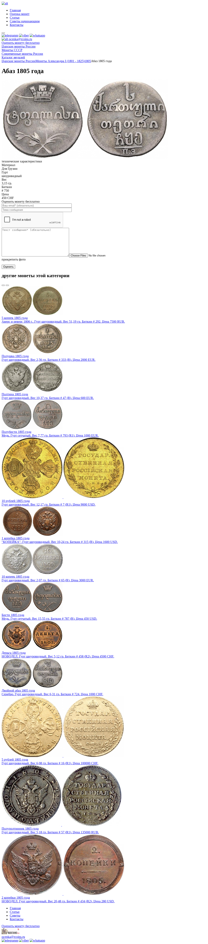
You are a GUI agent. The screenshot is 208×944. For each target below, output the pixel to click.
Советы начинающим (25, 21)
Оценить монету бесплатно (21, 42)
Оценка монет (19, 14)
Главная (15, 10)
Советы (15, 915)
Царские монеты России (19, 61)
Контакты (16, 25)
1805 (87, 61)
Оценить (8, 266)
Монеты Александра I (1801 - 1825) (60, 61)
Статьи (15, 17)
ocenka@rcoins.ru (13, 937)
